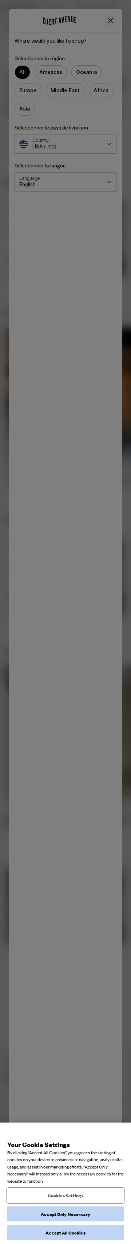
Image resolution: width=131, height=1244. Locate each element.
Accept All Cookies (65, 1232)
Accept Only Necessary (65, 1213)
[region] (65, 1183)
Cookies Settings (65, 1195)
